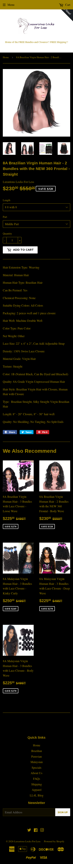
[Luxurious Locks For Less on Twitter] (29, 830)
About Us (36, 773)
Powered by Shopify (54, 841)
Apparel (36, 790)
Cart (67, 5)
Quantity (7, 233)
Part (5, 217)
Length (6, 200)
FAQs (36, 779)
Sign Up (63, 812)
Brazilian (36, 751)
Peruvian (36, 756)
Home (6, 57)
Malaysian (37, 762)
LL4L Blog (36, 795)
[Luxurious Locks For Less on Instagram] (42, 830)
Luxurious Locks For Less (27, 841)
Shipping (36, 784)
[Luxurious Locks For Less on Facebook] (36, 830)
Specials (36, 767)
